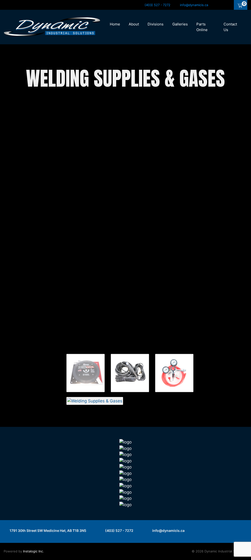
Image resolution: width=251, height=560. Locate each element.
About (134, 24)
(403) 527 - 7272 (118, 530)
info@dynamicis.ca (168, 530)
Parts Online (202, 27)
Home (115, 24)
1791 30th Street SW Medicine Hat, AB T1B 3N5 (47, 530)
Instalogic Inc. (33, 551)
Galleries (180, 24)
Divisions (155, 24)
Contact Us (230, 27)
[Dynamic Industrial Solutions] (52, 26)
